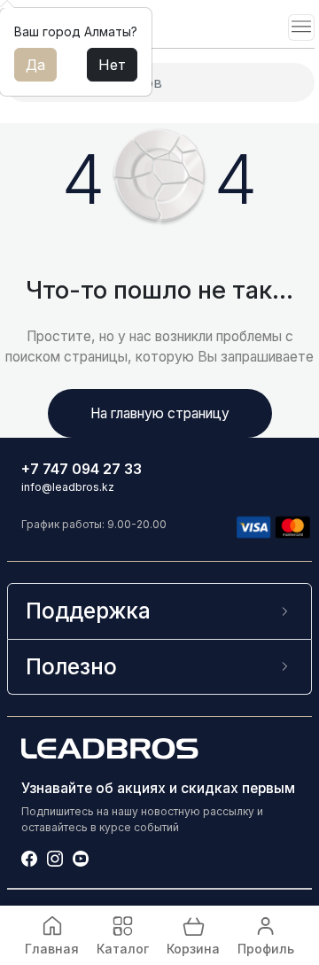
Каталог (123, 948)
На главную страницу (160, 413)
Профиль (265, 948)
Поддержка (88, 610)
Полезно (71, 666)
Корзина (193, 948)
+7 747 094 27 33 (81, 469)
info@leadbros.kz (67, 487)
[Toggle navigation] (301, 27)
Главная (52, 948)
